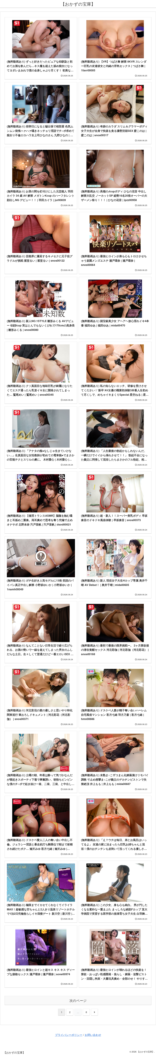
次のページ (78, 1000)
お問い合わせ (93, 1035)
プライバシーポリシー (68, 1035)
